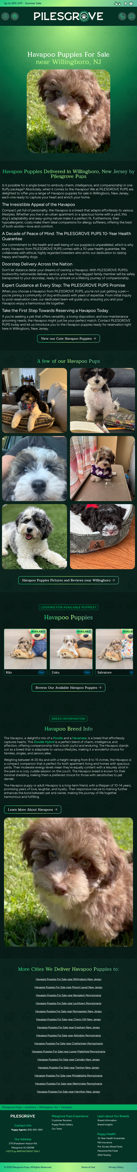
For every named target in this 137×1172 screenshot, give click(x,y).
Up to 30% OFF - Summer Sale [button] (22, 3)
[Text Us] (132, 16)
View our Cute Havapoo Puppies (67, 339)
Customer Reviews (62, 1120)
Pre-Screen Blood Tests (110, 1146)
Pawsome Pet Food (108, 1150)
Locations (30, 1107)
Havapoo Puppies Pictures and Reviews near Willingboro (67, 580)
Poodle (58, 738)
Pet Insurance (105, 1142)
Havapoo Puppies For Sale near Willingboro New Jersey (68, 979)
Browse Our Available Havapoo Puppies (66, 688)
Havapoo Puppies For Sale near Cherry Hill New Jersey (68, 1019)
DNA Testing (104, 1155)
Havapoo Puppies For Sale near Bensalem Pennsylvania (68, 995)
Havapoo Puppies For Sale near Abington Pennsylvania (68, 1035)
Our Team (57, 1128)
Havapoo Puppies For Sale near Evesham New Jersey (68, 1027)
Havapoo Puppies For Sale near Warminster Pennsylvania (68, 1083)
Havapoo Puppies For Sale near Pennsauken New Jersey (68, 1011)
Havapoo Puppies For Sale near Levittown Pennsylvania (68, 1003)
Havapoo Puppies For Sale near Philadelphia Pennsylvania (68, 1075)
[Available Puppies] (15, 16)
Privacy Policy (116, 1167)
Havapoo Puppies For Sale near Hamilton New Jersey (68, 1091)
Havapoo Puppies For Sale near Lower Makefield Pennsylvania (68, 1051)
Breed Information (107, 1120)
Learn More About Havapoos (30, 810)
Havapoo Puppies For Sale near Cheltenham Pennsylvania (68, 1043)
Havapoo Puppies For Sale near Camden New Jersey (68, 1059)
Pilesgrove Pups (12, 1107)
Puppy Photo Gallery (62, 1124)
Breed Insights (105, 1124)
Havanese (79, 738)
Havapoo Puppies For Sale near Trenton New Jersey (68, 1067)
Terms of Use (88, 1167)
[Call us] (122, 16)
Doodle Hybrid (44, 742)
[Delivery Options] (118, 3)
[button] (126, 3)
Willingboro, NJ (49, 1107)
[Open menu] (5, 16)
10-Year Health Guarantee (111, 1138)
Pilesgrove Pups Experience (70, 1116)
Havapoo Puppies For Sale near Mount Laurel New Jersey (68, 987)
